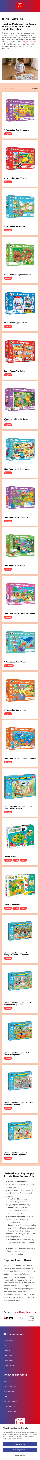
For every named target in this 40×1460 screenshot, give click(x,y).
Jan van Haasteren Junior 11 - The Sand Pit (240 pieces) (18, 807)
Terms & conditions (11, 1401)
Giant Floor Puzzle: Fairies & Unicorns (19, 614)
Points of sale (9, 1341)
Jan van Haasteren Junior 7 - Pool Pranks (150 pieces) (18, 1053)
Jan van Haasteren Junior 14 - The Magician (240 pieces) (18, 1004)
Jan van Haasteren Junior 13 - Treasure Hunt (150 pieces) (16, 1153)
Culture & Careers (10, 1386)
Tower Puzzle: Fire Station (14, 371)
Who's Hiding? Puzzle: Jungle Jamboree (16, 420)
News (6, 1396)
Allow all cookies (20, 1444)
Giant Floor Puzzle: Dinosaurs (16, 517)
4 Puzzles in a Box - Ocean (15, 662)
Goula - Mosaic (10, 856)
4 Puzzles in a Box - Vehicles (15, 178)
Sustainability (9, 1391)
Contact (7, 1351)
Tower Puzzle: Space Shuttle (16, 323)
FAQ (5, 1346)
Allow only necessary (20, 1450)
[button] (4, 5)
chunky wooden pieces (29, 42)
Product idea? (9, 1361)
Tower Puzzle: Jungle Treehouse (17, 275)
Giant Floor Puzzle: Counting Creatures (20, 758)
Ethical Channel (10, 1411)
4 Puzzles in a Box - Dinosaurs (16, 130)
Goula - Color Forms (12, 905)
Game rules (8, 1356)
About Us (7, 1381)
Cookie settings (20, 1455)
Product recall (9, 1366)
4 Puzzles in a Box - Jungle (15, 710)
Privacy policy (9, 1406)
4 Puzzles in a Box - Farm (14, 226)
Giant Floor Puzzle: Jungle (14, 565)
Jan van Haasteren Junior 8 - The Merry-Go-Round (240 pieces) (18, 953)
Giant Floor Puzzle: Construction (17, 469)
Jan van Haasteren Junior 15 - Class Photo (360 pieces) (19, 1104)
